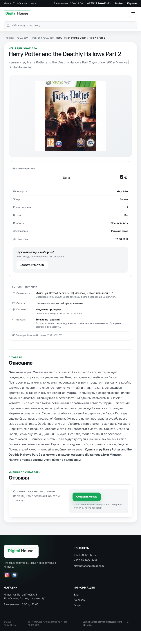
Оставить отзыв (86, 496)
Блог (76, 594)
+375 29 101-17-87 (85, 554)
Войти (119, 3)
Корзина (132, 3)
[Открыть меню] (133, 14)
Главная (9, 37)
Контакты (79, 599)
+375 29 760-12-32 (99, 3)
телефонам (72, 459)
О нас (77, 605)
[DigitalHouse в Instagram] (7, 575)
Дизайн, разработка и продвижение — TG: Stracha (106, 623)
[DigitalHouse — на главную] (17, 13)
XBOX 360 (22, 37)
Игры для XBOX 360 (42, 37)
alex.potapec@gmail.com (89, 565)
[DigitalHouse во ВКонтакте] (14, 575)
